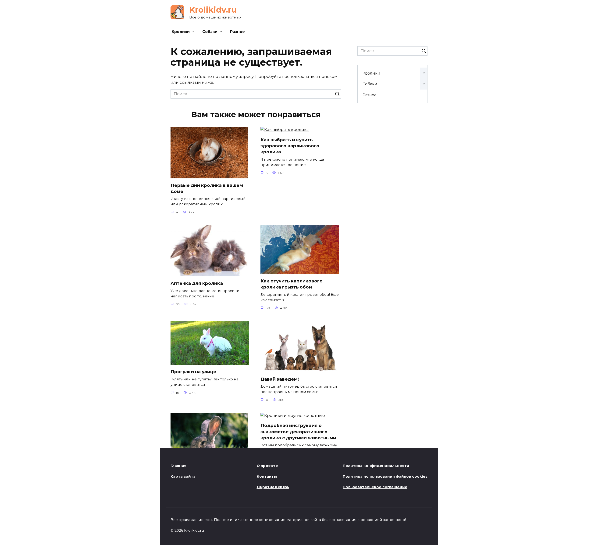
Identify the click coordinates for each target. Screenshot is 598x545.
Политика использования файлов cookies (385, 476)
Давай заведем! (279, 379)
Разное (237, 31)
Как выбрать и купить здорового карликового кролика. (289, 146)
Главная (178, 465)
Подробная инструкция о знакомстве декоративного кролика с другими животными (298, 431)
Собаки (209, 31)
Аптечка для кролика (197, 283)
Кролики (181, 31)
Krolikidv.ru (213, 10)
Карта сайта (183, 476)
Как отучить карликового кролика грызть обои (291, 284)
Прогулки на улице (193, 371)
